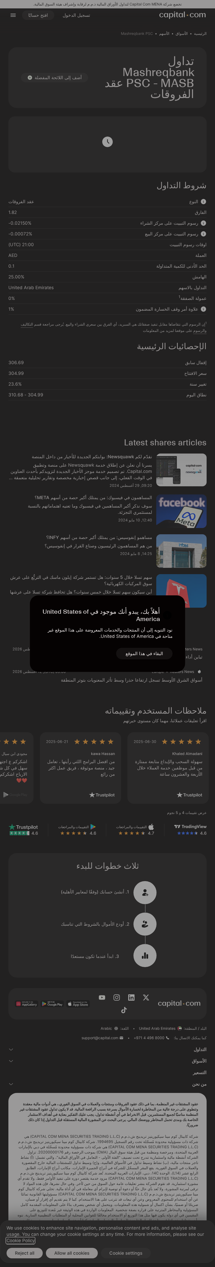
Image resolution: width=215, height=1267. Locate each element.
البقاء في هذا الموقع (144, 653)
